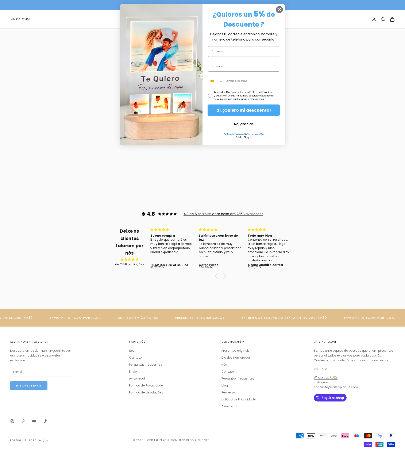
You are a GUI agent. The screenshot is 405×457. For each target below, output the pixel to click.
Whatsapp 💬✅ (326, 377)
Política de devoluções (146, 392)
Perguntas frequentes (145, 364)
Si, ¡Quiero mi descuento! (244, 110)
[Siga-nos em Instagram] (12, 421)
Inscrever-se (28, 386)
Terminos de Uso (255, 134)
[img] (129, 259)
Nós (131, 351)
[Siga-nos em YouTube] (34, 421)
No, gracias (244, 124)
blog (224, 385)
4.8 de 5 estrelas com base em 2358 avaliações (223, 214)
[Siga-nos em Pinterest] (23, 421)
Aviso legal (137, 378)
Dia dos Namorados (236, 357)
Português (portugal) (27, 440)
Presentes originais (235, 351)
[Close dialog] (279, 9)
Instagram (321, 382)
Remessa (228, 392)
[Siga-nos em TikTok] (45, 421)
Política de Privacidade (146, 385)
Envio (133, 371)
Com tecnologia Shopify (190, 440)
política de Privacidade (238, 399)
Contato (135, 357)
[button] (217, 276)
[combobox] (215, 81)
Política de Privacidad (234, 134)
